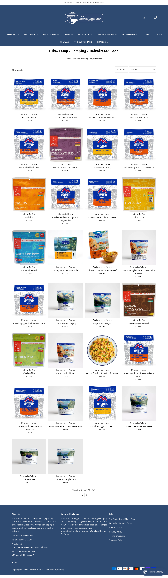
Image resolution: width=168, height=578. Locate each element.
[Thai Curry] (139, 194)
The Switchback (98, 2)
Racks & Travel (106, 34)
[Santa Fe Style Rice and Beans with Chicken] (139, 247)
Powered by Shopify (55, 569)
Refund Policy (115, 527)
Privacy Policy (115, 531)
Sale (159, 34)
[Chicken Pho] (29, 350)
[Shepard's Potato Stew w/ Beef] (102, 247)
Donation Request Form (120, 523)
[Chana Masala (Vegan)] (65, 300)
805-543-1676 (69, 2)
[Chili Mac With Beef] (139, 94)
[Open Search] (144, 18)
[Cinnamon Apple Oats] (65, 456)
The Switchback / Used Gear (122, 519)
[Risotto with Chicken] (65, 350)
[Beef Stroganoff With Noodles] (102, 94)
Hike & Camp (50, 34)
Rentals (64, 42)
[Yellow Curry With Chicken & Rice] (139, 144)
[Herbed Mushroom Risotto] (65, 144)
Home (68, 59)
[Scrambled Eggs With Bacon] (102, 403)
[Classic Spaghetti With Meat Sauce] (29, 300)
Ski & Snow (84, 34)
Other (146, 34)
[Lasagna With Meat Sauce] (65, 94)
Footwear (30, 34)
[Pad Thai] (29, 194)
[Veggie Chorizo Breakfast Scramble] (102, 350)
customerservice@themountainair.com (30, 547)
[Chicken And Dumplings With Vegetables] (65, 194)
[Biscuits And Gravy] (102, 144)
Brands (101, 42)
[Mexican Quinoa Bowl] (139, 300)
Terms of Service (117, 536)
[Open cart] (155, 18)
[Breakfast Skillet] (29, 94)
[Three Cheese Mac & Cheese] (139, 403)
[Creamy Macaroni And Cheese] (102, 194)
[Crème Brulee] (29, 456)
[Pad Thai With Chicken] (29, 144)
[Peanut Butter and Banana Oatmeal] (65, 403)
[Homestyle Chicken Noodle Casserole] (29, 403)
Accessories (129, 34)
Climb (67, 34)
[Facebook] (13, 563)
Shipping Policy (116, 540)
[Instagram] (15, 563)
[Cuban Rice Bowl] (29, 247)
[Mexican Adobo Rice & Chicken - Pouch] (139, 350)
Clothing (11, 34)
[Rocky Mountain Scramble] (65, 247)
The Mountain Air (36, 569)
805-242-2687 (27, 539)
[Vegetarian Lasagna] (102, 300)
